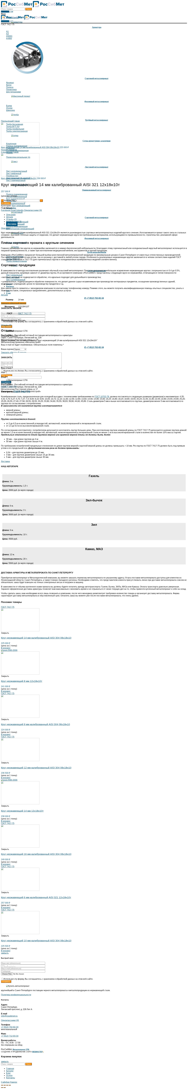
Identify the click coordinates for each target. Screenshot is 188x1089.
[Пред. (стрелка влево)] (2, 1087)
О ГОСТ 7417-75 (8, 386)
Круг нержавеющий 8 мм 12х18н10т (21, 681)
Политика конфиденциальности (16, 995)
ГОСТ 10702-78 (102, 396)
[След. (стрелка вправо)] (5, 1087)
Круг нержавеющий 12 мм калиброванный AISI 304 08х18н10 (36, 767)
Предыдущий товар (10, 121)
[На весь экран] (7, 1085)
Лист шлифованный (15, 280)
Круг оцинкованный (15, 199)
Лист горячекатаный (15, 180)
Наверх (13, 1082)
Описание (11, 215)
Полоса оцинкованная (16, 194)
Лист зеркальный (14, 275)
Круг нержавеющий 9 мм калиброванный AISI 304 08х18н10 (35, 724)
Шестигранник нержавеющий (20, 229)
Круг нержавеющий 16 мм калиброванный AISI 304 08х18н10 (36, 854)
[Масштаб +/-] (10, 1085)
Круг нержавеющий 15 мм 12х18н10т (19, 178)
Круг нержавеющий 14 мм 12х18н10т (22, 811)
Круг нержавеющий (21, 206)
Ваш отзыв (7, 368)
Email (4, 377)
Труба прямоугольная (16, 261)
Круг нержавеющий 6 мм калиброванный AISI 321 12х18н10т (36, 897)
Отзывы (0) (11, 219)
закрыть (5, 953)
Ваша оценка (7, 349)
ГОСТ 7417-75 (24, 313)
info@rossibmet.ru (9, 1016)
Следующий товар (10, 152)
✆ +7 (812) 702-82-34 (94, 298)
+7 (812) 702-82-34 (9, 1027)
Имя (3, 372)
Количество (9, 200)
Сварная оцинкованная (17, 150)
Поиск (28, 9)
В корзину (6, 203)
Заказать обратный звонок (13, 303)
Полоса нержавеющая (17, 226)
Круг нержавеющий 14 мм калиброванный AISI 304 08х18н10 (30, 147)
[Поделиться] (5, 1085)
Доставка (11, 224)
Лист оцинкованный (15, 203)
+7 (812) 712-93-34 (9, 1036)
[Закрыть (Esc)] (2, 1085)
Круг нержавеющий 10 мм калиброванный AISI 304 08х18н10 (36, 940)
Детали (9, 217)
